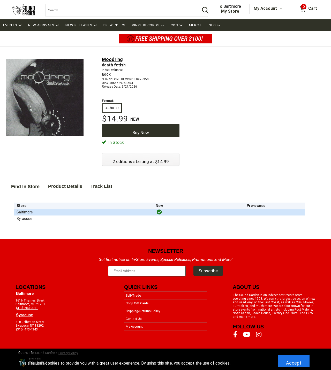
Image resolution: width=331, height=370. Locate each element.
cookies (222, 363)
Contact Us (134, 319)
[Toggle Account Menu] (281, 9)
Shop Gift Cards (137, 303)
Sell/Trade (133, 295)
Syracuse (24, 315)
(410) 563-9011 (27, 308)
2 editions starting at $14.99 (140, 161)
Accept (293, 363)
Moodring (112, 59)
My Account (265, 8)
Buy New (140, 132)
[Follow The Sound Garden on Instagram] (258, 334)
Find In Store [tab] (25, 186)
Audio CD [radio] (112, 108)
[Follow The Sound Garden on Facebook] (235, 334)
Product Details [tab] (65, 186)
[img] (159, 212)
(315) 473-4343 (27, 329)
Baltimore (25, 293)
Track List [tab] (101, 186)
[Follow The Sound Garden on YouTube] (247, 334)
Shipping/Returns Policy (143, 311)
